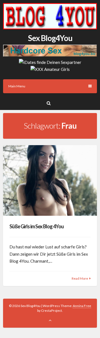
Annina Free (82, 306)
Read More (80, 278)
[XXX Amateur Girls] (50, 69)
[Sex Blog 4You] (50, 27)
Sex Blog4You (50, 38)
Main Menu (16, 86)
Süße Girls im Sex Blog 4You (36, 226)
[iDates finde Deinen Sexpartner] (50, 62)
